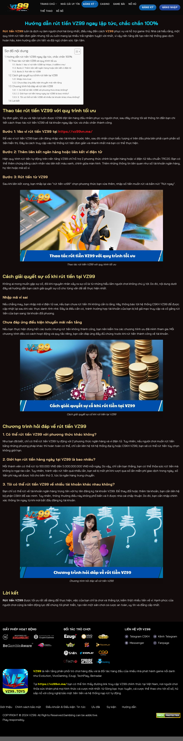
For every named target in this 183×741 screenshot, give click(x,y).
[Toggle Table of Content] (76, 51)
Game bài (119, 4)
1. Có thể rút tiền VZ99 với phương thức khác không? (42, 90)
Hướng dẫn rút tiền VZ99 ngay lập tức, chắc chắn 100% (39, 56)
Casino (105, 4)
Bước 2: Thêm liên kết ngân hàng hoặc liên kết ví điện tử (44, 68)
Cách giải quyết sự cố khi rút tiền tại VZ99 (35, 75)
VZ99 (109, 31)
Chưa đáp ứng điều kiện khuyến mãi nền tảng (39, 82)
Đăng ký (88, 4)
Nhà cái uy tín (70, 4)
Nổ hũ (132, 4)
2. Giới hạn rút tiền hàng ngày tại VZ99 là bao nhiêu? (43, 93)
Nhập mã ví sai (24, 79)
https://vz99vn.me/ (52, 684)
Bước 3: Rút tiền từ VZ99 (29, 71)
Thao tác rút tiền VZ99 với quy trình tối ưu (34, 60)
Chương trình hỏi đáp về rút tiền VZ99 (32, 86)
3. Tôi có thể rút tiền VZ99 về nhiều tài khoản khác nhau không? (49, 97)
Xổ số (59, 10)
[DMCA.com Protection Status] (168, 715)
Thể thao (46, 10)
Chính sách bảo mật (28, 707)
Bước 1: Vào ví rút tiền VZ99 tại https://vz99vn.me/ (40, 64)
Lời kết (15, 100)
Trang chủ (47, 4)
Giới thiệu (6, 707)
